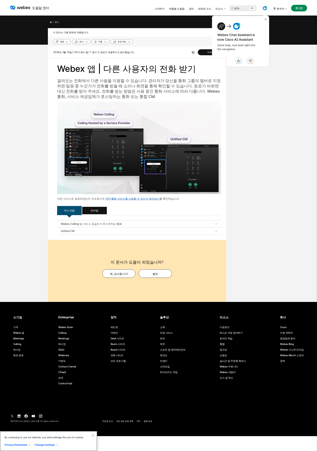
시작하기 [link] (160, 8)
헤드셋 (114, 327)
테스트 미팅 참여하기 (231, 333)
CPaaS (62, 372)
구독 (209, 52)
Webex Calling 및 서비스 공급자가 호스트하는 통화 (91, 224)
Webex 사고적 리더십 (292, 350)
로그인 (299, 8)
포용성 (223, 355)
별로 (155, 273)
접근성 (223, 350)
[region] (48, 441)
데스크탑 (69, 210)
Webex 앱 (18, 333)
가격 (15, 327)
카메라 (114, 333)
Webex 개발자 (227, 372)
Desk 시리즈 (117, 338)
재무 (162, 344)
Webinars (63, 355)
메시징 (16, 350)
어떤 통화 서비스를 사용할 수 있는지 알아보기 (132, 198)
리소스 (219, 8)
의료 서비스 (166, 333)
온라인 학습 (226, 338)
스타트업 (165, 366)
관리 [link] (191, 8)
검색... (237, 8)
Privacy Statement (16, 444)
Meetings (18, 338)
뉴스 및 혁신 (226, 378)
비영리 (163, 361)
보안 (60, 378)
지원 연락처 (286, 333)
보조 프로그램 (118, 361)
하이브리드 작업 (169, 372)
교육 (162, 327)
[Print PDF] (193, 52)
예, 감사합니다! (119, 273)
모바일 (94, 210)
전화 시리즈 (117, 355)
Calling (17, 344)
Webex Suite (65, 327)
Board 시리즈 (118, 350)
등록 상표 (148, 421)
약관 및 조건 (107, 421)
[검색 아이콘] (232, 8)
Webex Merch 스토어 (292, 355)
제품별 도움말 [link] (177, 8)
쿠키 (139, 421)
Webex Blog (287, 344)
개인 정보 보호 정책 (124, 421)
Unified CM (68, 231)
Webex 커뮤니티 (229, 366)
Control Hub (65, 383)
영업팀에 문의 (287, 338)
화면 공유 (18, 355)
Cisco (283, 327)
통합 (222, 344)
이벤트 (62, 361)
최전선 (163, 355)
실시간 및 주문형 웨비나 (233, 361)
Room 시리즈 (118, 344)
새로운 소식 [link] (204, 8)
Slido (61, 350)
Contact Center (67, 366)
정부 (162, 338)
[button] (265, 8)
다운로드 (224, 327)
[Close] (92, 435)
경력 (282, 361)
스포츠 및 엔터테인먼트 (172, 350)
